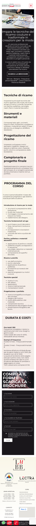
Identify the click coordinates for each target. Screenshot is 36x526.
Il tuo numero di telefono (13, 418)
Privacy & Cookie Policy (28, 523)
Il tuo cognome (9, 401)
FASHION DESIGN (23, 492)
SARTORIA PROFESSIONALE (26, 494)
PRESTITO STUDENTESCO (25, 503)
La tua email (8, 410)
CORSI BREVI (22, 501)
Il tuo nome (8, 393)
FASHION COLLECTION (24, 498)
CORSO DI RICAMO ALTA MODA (27, 499)
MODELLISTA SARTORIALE (25, 496)
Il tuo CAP (7, 426)
